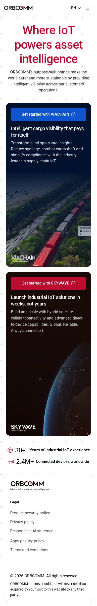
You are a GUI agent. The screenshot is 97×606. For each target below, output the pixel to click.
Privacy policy (22, 522)
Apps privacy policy (27, 541)
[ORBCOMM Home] (29, 485)
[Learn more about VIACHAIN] (48, 185)
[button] (76, 8)
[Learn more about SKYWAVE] (48, 354)
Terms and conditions (29, 550)
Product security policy (30, 513)
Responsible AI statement (32, 531)
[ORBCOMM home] (19, 8)
